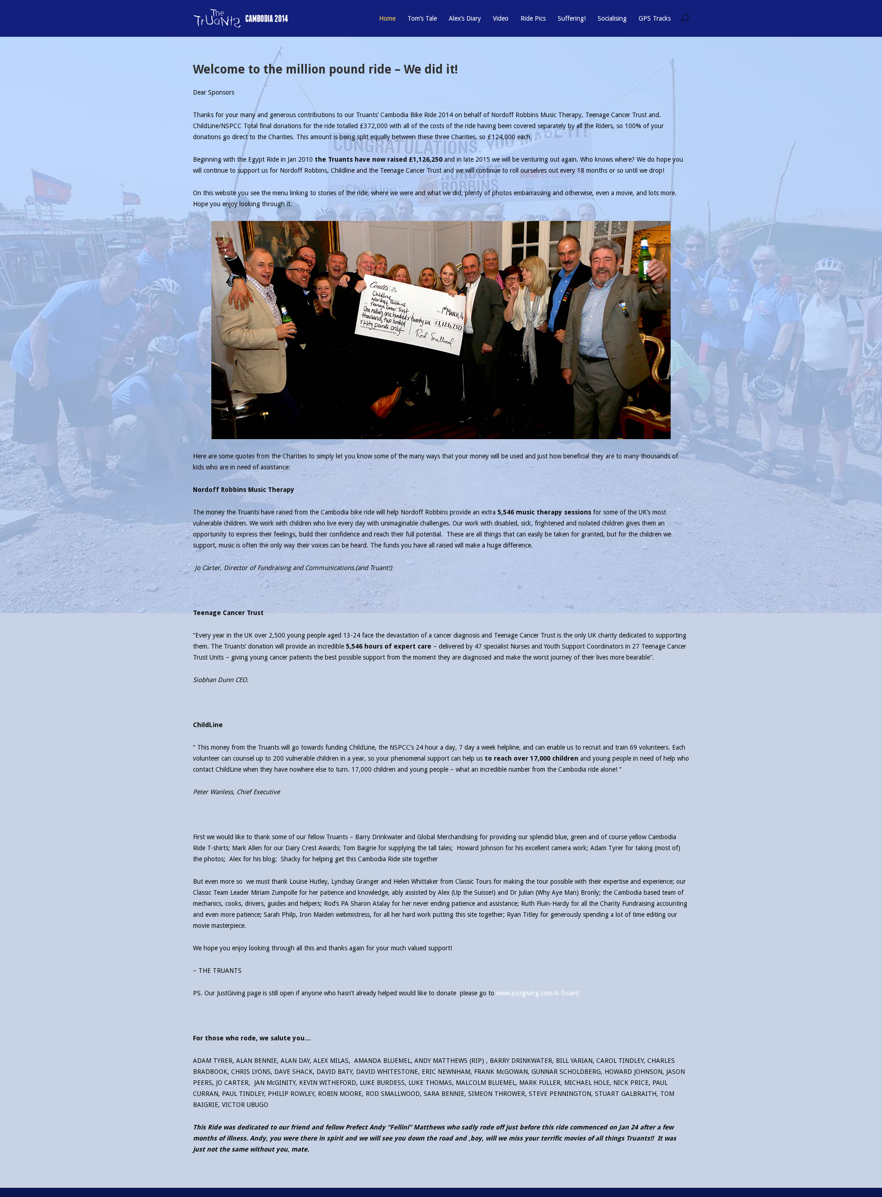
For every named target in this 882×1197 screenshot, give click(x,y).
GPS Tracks (655, 18)
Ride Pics (533, 18)
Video (501, 18)
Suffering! (572, 18)
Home (387, 18)
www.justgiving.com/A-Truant (537, 993)
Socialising (612, 18)
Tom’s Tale (422, 18)
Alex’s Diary (465, 18)
